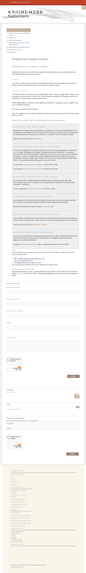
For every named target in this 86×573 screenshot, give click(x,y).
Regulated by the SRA (17, 544)
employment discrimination (28, 244)
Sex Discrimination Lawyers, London (21, 523)
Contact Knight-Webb (17, 528)
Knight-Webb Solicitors (17, 470)
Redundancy (12, 37)
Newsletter (14, 481)
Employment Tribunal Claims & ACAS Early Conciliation (19, 43)
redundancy (38, 139)
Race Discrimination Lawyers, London (21, 520)
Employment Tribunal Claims (19, 504)
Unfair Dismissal (15, 513)
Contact (13, 479)
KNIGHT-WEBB (25, 12)
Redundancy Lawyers (17, 507)
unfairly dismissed (47, 206)
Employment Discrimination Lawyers (21, 515)
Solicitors (18, 16)
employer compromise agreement (33, 169)
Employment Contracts (15, 49)
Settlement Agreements (15, 40)
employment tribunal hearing (36, 189)
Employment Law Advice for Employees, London (20, 34)
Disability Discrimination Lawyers (20, 518)
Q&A (13, 250)
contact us (19, 273)
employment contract (40, 224)
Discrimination (13, 52)
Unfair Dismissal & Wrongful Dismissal (19, 47)
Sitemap (13, 484)
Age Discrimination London (18, 525)
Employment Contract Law (18, 502)
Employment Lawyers (17, 487)
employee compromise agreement (33, 164)
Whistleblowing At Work (18, 499)
